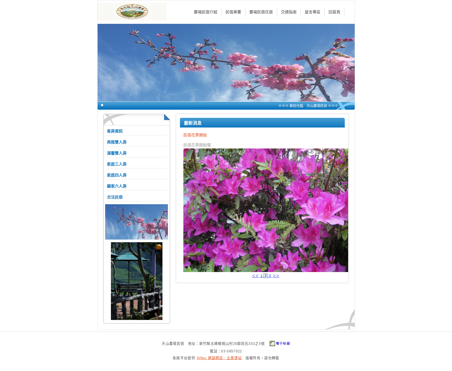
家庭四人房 (117, 175)
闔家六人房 (117, 186)
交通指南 (289, 12)
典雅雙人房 (117, 142)
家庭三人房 (117, 164)
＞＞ (276, 276)
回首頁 (334, 12)
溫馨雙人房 (117, 153)
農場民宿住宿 (261, 12)
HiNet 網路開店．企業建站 (219, 358)
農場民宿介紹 (205, 12)
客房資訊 (115, 131)
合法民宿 (115, 197)
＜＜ (255, 276)
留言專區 (312, 12)
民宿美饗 (233, 12)
